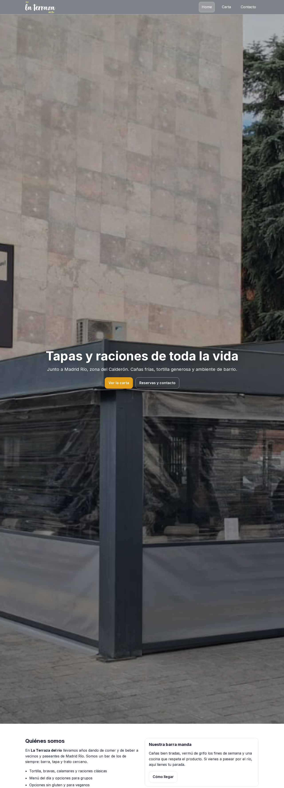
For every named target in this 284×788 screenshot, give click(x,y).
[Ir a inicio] (40, 7)
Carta (226, 7)
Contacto (248, 7)
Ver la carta (118, 383)
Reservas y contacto (157, 383)
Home (207, 7)
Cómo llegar (163, 776)
